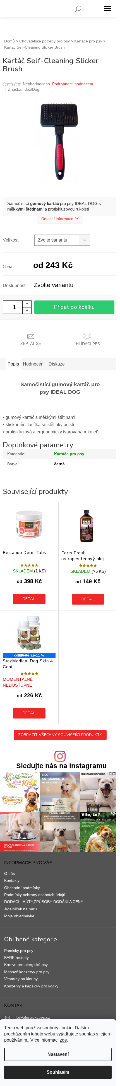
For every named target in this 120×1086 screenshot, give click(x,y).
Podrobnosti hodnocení (72, 84)
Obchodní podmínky (22, 887)
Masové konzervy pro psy (26, 972)
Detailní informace (57, 218)
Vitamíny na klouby (21, 979)
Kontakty (12, 880)
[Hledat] (78, 8)
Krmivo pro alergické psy (26, 964)
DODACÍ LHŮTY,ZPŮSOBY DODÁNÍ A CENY (43, 901)
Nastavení (58, 1054)
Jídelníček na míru (20, 909)
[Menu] (107, 8)
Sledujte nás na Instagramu (61, 765)
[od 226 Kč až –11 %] (29, 633)
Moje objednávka (19, 916)
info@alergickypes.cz (31, 1017)
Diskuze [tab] (57, 364)
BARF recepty (16, 957)
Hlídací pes (88, 344)
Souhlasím (58, 1072)
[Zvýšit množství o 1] (26, 304)
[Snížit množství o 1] (26, 310)
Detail (29, 599)
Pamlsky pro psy (18, 950)
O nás (9, 873)
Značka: (23, 89)
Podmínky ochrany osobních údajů (34, 894)
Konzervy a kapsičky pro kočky (31, 986)
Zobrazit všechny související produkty (60, 734)
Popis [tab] (13, 364)
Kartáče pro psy (69, 454)
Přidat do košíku (74, 307)
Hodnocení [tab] (34, 364)
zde (63, 1040)
